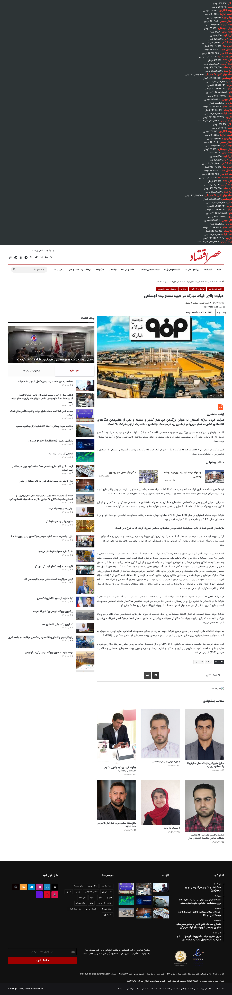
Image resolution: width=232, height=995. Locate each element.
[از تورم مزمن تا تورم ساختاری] (160, 733)
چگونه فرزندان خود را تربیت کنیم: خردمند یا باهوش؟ (120, 769)
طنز (91, 903)
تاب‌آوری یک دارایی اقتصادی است (57, 624)
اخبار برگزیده (106, 885)
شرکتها (101, 269)
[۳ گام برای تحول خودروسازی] (148, 476)
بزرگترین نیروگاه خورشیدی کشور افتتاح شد (53, 611)
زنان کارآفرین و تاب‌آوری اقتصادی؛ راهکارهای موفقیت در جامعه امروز (40, 637)
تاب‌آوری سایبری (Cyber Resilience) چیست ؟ (50, 441)
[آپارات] (20, 257)
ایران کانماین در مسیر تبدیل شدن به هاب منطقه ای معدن (46, 481)
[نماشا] (15, 257)
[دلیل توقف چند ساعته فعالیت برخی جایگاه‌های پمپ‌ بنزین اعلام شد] (85, 541)
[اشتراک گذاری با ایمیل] (155, 675)
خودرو (109, 897)
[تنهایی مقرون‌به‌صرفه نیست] (85, 512)
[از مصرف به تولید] (160, 802)
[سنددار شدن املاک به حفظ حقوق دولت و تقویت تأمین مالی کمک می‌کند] (85, 415)
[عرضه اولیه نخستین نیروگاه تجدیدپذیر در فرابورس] (85, 661)
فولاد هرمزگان (106, 909)
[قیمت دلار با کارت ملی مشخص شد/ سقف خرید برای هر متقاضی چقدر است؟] (85, 471)
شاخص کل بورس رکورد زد (61, 454)
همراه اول (108, 914)
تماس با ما (59, 269)
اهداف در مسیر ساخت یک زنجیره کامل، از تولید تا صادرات (45, 381)
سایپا (92, 897)
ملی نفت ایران (75, 909)
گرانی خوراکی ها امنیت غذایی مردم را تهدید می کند (48, 579)
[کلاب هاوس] (10, 257)
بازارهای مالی (193, 269)
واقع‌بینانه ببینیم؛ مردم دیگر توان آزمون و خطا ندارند (116, 824)
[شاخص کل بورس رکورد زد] (85, 457)
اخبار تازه (74, 371)
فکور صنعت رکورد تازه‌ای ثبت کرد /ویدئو (68, 359)
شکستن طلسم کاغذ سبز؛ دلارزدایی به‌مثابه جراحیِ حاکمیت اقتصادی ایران (206, 836)
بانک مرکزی (107, 891)
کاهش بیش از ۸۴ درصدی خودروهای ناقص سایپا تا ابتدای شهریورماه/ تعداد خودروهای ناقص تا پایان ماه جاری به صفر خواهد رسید (41, 398)
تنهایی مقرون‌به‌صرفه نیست (60, 508)
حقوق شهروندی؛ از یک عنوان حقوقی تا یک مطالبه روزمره (205, 764)
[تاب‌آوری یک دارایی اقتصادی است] (85, 628)
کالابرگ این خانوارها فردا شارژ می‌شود (55, 551)
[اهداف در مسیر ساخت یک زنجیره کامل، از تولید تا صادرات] (85, 385)
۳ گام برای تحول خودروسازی (123, 472)
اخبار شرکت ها (209, 281)
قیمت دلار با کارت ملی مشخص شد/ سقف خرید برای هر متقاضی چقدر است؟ (42, 468)
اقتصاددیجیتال (173, 269)
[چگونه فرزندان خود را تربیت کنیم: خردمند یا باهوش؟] (116, 736)
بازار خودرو (92, 885)
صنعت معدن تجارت (150, 269)
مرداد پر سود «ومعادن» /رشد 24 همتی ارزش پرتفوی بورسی (44, 426)
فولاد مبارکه (199, 661)
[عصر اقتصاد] (205, 255)
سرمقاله (209, 661)
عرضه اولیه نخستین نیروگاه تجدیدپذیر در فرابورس (49, 652)
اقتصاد (209, 269)
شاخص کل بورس (104, 903)
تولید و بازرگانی (197, 289)
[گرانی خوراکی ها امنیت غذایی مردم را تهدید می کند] (85, 585)
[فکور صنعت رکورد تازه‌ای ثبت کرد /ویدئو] (85, 570)
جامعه (114, 269)
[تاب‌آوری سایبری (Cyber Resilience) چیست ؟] (85, 444)
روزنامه (183, 289)
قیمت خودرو (91, 909)
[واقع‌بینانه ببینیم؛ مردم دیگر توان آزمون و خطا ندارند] (116, 800)
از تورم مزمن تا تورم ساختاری (166, 762)
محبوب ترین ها (31, 371)
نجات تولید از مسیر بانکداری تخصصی (55, 598)
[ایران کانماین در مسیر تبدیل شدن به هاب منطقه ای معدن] (85, 485)
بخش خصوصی (91, 891)
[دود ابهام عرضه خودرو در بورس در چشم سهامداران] (214, 476)
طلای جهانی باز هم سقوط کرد (59, 521)
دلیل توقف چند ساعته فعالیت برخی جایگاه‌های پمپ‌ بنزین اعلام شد (41, 536)
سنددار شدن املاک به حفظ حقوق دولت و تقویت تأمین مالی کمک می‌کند (41, 413)
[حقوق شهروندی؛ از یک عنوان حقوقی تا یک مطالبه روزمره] (204, 734)
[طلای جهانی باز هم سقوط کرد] (85, 526)
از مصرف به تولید (172, 828)
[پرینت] (147, 675)
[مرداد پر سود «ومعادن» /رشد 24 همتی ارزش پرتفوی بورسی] (85, 430)
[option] (51, 344)
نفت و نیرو (128, 269)
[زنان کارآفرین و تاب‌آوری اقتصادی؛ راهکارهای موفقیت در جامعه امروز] (85, 642)
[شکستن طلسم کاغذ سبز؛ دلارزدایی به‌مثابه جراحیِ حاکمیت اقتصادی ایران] (204, 806)
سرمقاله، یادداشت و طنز (80, 269)
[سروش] (26, 257)
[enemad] (198, 966)
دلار (100, 897)
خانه (219, 269)
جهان (68, 891)
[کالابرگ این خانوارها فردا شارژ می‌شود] (85, 556)
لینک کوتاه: (221, 312)
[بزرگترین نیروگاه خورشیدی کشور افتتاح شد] (85, 615)
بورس (78, 891)
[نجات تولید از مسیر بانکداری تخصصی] (85, 602)
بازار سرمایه (78, 885)
